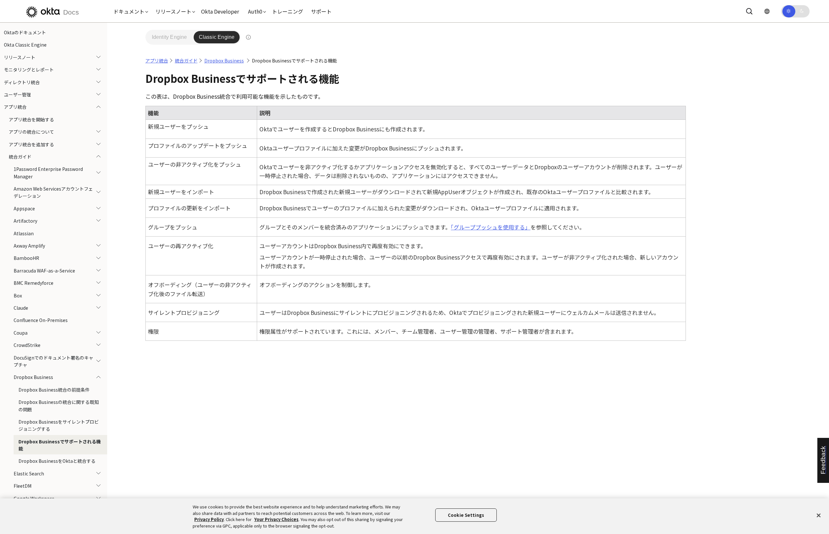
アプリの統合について (31, 131)
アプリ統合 (15, 107)
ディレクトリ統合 (22, 82)
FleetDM (22, 486)
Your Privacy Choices (276, 519)
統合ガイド (20, 156)
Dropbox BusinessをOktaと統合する (57, 461)
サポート (321, 11)
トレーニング (287, 11)
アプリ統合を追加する (31, 144)
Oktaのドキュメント (25, 32)
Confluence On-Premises (41, 320)
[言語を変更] (767, 11)
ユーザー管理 (17, 94)
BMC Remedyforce (33, 283)
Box (18, 295)
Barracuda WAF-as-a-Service (44, 270)
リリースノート (19, 57)
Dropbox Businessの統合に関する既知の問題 (58, 405)
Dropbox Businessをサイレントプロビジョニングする (58, 425)
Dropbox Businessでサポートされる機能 (59, 445)
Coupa (21, 332)
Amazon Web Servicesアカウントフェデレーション (53, 192)
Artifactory (25, 220)
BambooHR (26, 258)
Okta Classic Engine (25, 44)
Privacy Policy (209, 519)
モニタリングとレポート (29, 69)
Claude (21, 308)
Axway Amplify (29, 245)
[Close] (819, 515)
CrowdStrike (27, 345)
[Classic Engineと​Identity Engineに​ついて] (248, 37)
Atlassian (24, 233)
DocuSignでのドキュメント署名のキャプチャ (53, 361)
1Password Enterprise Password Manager (48, 172)
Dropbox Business (33, 377)
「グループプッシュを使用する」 (490, 227)
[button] (129, 11)
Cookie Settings (466, 515)
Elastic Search (29, 473)
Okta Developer (220, 11)
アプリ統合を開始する (31, 119)
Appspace (24, 208)
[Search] (749, 11)
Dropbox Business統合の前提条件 (54, 389)
